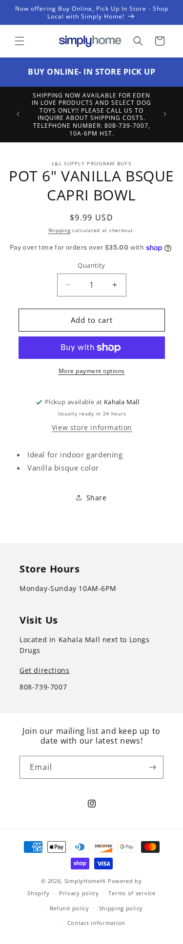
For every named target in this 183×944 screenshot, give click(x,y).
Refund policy (69, 908)
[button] (19, 41)
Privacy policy (79, 893)
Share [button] (96, 497)
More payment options (92, 371)
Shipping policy (121, 908)
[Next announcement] (165, 114)
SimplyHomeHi (85, 881)
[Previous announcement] (18, 114)
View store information (92, 427)
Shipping (59, 230)
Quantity (91, 265)
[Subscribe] (152, 767)
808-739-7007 (43, 686)
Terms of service (131, 893)
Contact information (96, 922)
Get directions (44, 670)
